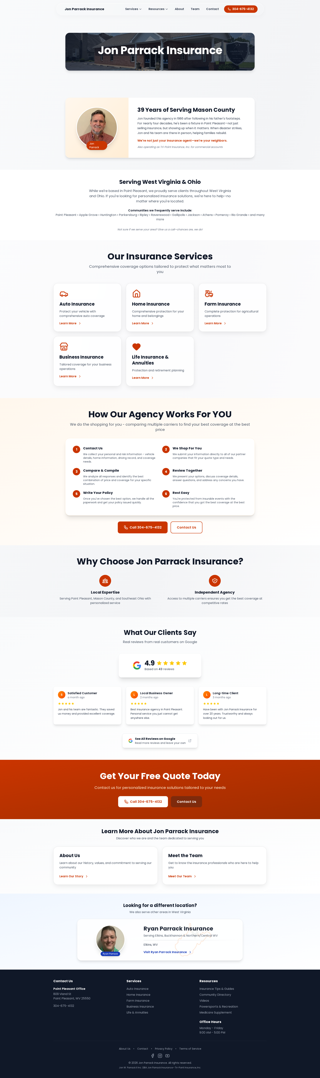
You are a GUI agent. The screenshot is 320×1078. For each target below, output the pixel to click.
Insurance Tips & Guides (216, 989)
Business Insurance (140, 1006)
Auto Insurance (137, 989)
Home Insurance (138, 995)
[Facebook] (152, 1056)
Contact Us (186, 527)
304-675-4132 (63, 1006)
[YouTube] (167, 1056)
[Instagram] (160, 1056)
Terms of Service (190, 1049)
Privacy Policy (163, 1049)
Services (131, 9)
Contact (212, 9)
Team (195, 9)
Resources (156, 9)
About (179, 9)
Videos (204, 1000)
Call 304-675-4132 (146, 527)
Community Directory (215, 995)
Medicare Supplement (215, 1012)
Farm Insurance (137, 1000)
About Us (124, 1049)
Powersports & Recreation (218, 1006)
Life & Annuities (137, 1012)
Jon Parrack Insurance (84, 9)
